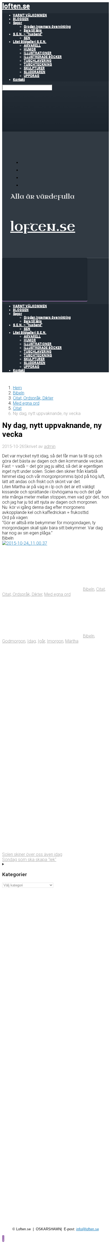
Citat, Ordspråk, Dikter (33, 398)
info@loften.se (87, 1229)
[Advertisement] (55, 943)
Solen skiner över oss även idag (32, 854)
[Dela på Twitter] (42, 682)
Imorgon (55, 641)
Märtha (71, 641)
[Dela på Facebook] (42, 724)
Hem (17, 387)
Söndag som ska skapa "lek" (29, 859)
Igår (41, 641)
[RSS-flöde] (24, 162)
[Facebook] (24, 170)
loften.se (16, 6)
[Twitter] (24, 177)
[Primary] (44, 279)
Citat (17, 408)
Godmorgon (13, 641)
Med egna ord (26, 403)
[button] (3, 1238)
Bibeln (18, 393)
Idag (31, 641)
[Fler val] (42, 849)
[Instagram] (24, 185)
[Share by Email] (42, 807)
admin (50, 446)
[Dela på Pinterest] (42, 766)
